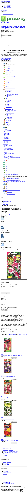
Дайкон (8, 115)
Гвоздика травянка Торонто (7, 419)
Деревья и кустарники (11, 172)
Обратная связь (7, 448)
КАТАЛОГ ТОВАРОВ (5, 60)
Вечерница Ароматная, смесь (8, 376)
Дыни (7, 86)
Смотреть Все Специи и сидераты (11, 190)
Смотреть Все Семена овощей (10, 125)
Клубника (8, 120)
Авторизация (6, 5)
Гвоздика (5, 204)
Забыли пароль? (7, 7)
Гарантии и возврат (8, 453)
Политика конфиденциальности (11, 451)
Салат (5, 129)
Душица (5, 150)
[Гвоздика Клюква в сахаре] (14, 278)
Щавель (5, 142)
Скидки (5, 455)
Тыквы (8, 92)
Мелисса (6, 133)
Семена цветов (7, 201)
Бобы (8, 103)
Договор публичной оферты (10, 452)
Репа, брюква (10, 113)
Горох (8, 101)
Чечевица (9, 107)
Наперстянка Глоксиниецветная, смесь (10, 397)
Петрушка (6, 138)
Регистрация (6, 6)
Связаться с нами (5, 22)
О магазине (6, 463)
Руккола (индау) (7, 145)
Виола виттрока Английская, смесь (9, 440)
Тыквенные (8, 90)
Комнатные (8, 170)
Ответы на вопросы (8, 14)
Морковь (8, 72)
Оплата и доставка (8, 450)
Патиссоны (9, 96)
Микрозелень (7, 140)
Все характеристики (5, 293)
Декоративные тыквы (12, 94)
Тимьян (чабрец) (7, 148)
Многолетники (9, 166)
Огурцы (7, 68)
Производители (7, 472)
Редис (8, 111)
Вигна (8, 104)
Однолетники (9, 163)
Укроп (5, 136)
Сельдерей (9, 118)
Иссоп (5, 152)
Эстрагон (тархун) (8, 156)
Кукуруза (8, 82)
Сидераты (8, 188)
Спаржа (5, 146)
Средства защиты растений (12, 180)
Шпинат (5, 141)
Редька (8, 114)
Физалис (8, 122)
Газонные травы (9, 168)
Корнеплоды (9, 109)
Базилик (5, 144)
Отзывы (5, 474)
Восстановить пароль (8, 483)
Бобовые (8, 98)
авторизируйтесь (11, 334)
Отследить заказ (7, 462)
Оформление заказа (5, 1)
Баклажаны (8, 80)
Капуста (7, 78)
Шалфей (5, 137)
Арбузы (7, 74)
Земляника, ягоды (10, 88)
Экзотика (8, 124)
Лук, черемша (9, 70)
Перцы (7, 84)
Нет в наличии (4, 310)
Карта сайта (6, 464)
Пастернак (9, 117)
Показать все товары (6, 58)
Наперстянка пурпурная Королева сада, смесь (12, 355)
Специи (7, 186)
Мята (5, 131)
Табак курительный (8, 153)
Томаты (7, 66)
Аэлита (11, 214)
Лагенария (9, 95)
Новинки (5, 471)
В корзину (14, 358)
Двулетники (8, 164)
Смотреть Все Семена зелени (10, 159)
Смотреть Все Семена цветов (10, 174)
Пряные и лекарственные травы (11, 157)
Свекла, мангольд (10, 76)
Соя (7, 105)
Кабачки (8, 91)
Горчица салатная (8, 155)
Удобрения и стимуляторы (12, 178)
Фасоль (8, 100)
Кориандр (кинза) (8, 149)
